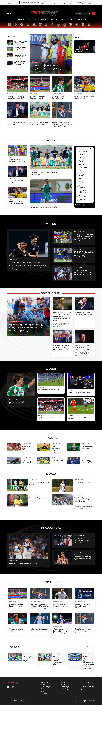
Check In (72, 2)
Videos (63, 682)
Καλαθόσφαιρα (45, 687)
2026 (15, 700)
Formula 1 (44, 693)
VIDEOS (73, 19)
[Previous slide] (88, 647)
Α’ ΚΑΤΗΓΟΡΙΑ (32, 19)
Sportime (36, 2)
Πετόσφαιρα (44, 689)
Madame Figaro (63, 2)
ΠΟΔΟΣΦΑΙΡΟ (20, 19)
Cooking (78, 2)
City (51, 2)
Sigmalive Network (10, 2)
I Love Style (55, 2)
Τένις (42, 691)
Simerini (30, 2)
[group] (9, 25)
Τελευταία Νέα (12, 36)
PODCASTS (82, 19)
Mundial (43, 684)
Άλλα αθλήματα (65, 689)
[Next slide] (93, 647)
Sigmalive (24, 2)
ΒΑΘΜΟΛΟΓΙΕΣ (63, 19)
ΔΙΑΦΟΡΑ (51, 582)
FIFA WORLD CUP (49, 293)
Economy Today (43, 2)
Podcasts (14, 646)
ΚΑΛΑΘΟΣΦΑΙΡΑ (44, 19)
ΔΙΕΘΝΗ (51, 369)
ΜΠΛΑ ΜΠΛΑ (51, 438)
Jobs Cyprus (90, 2)
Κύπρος (51, 140)
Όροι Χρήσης (85, 682)
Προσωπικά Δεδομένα (88, 686)
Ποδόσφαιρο (44, 682)
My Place (84, 2)
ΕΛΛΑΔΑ (54, 19)
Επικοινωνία (85, 690)
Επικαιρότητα (65, 687)
